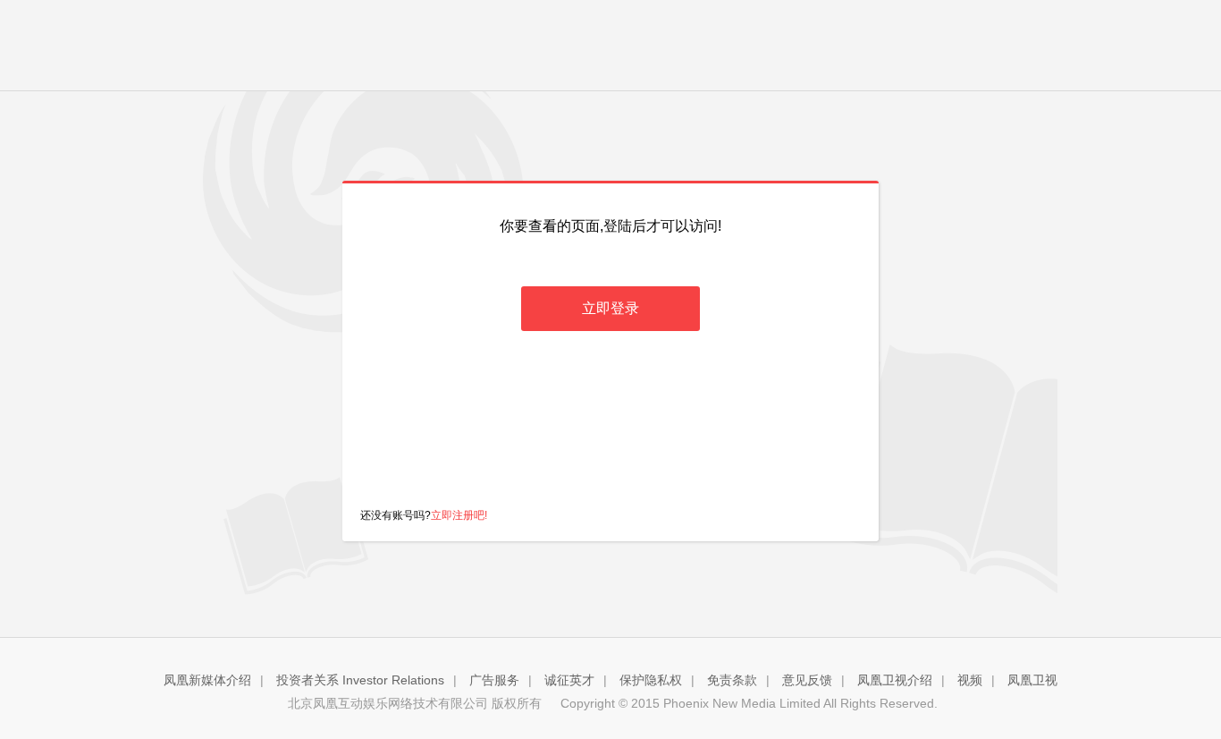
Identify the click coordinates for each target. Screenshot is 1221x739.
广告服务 (494, 680)
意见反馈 (807, 680)
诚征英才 (569, 680)
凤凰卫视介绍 (894, 680)
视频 (969, 680)
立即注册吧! (459, 515)
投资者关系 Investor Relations (360, 680)
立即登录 (610, 308)
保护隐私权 (650, 680)
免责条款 (732, 680)
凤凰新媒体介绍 (207, 680)
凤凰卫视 (1032, 680)
